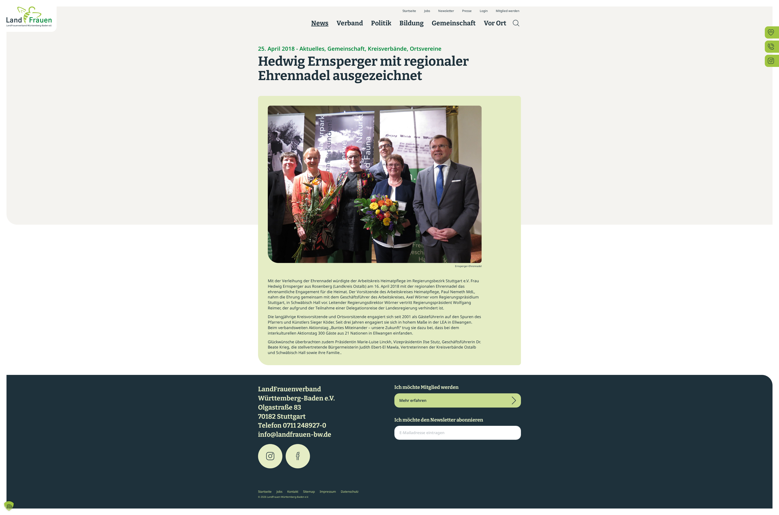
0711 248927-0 (304, 425)
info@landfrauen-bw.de (294, 434)
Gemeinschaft (454, 23)
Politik (381, 23)
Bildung (411, 23)
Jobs (427, 11)
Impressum (328, 491)
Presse (467, 11)
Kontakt (292, 491)
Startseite (409, 11)
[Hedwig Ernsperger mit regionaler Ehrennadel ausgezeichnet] (375, 184)
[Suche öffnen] (516, 23)
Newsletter (446, 11)
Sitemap (309, 491)
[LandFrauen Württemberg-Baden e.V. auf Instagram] (270, 456)
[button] (9, 506)
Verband (350, 23)
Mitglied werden (507, 11)
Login (484, 11)
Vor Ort (495, 23)
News (319, 23)
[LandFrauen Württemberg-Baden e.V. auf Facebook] (298, 456)
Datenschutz (349, 491)
